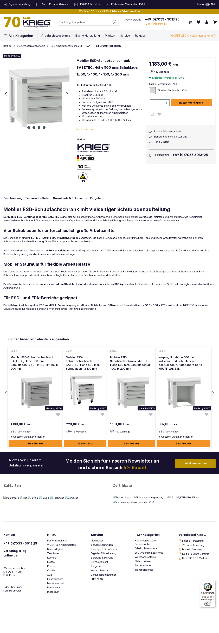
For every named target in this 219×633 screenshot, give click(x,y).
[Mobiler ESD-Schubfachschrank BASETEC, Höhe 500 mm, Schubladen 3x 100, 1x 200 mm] (131, 391)
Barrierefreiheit (55, 583)
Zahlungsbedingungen (104, 574)
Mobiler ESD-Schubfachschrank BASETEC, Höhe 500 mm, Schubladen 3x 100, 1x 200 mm (130, 363)
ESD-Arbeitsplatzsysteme (149, 552)
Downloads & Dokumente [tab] (70, 198)
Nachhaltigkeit (55, 549)
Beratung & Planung (102, 557)
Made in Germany (192, 549)
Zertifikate (122, 485)
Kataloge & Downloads (104, 549)
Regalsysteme (143, 565)
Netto (214, 4)
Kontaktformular (12, 590)
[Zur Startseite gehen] (27, 22)
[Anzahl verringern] (153, 102)
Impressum (53, 591)
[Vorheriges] (6, 93)
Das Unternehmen (57, 540)
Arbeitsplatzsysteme (146, 548)
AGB (49, 574)
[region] (109, 393)
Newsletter (97, 540)
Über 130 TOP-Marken (195, 558)
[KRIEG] (93, 148)
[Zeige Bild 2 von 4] (34, 127)
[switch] (207, 4)
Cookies (52, 570)
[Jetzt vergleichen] (190, 22)
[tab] (12, 198)
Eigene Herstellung (193, 540)
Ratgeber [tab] (96, 198)
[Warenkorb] (215, 22)
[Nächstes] (66, 93)
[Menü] (213, 583)
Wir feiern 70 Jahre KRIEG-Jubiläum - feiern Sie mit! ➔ (109, 11)
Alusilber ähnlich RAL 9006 (172, 90)
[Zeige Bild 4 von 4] (44, 127)
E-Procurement (99, 561)
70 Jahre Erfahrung (193, 544)
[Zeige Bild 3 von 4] (39, 127)
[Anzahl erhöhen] (167, 102)
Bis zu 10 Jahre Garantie (195, 553)
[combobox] (84, 22)
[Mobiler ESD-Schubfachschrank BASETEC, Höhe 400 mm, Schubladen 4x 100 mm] (85, 391)
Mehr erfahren (84, 129)
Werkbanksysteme (145, 556)
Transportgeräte (144, 569)
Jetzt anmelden (195, 463)
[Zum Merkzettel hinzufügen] (159, 114)
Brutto (200, 4)
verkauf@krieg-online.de (15, 553)
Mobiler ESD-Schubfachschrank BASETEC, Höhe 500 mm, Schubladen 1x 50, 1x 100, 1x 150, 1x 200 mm (34, 363)
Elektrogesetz (55, 578)
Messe (51, 561)
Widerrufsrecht (99, 570)
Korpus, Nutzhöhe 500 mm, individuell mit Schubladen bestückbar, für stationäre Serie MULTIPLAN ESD (180, 363)
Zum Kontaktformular (156, 24)
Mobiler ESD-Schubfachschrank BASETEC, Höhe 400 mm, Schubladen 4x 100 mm (83, 363)
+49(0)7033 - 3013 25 (162, 19)
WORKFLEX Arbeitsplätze (61, 544)
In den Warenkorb (191, 103)
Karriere (51, 557)
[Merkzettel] (198, 22)
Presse (51, 566)
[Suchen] (115, 22)
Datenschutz (54, 587)
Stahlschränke (143, 561)
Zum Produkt (35, 443)
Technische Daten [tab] (37, 198)
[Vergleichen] (152, 114)
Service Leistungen (102, 544)
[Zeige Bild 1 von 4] (28, 127)
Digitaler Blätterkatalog (104, 553)
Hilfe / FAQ (97, 578)
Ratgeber (96, 566)
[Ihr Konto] (207, 22)
